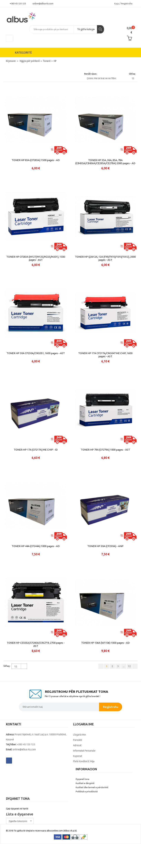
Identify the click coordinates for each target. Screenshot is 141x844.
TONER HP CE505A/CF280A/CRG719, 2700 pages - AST (36, 644)
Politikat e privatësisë (87, 791)
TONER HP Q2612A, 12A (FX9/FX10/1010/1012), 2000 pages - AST (105, 258)
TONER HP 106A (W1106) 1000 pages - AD (105, 642)
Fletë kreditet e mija (83, 761)
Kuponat (77, 756)
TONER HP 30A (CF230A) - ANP (105, 546)
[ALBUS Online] (26, 17)
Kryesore (11, 61)
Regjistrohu (110, 706)
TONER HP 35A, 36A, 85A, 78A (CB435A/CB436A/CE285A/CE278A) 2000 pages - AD (105, 162)
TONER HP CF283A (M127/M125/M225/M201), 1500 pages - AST (35, 258)
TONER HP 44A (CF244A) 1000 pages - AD (36, 546)
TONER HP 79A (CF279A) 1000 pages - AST (105, 449)
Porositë (77, 740)
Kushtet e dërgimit (85, 783)
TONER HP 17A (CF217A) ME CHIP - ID (36, 449)
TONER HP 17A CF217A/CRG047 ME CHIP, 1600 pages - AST (105, 355)
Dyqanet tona (82, 779)
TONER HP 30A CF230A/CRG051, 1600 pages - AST (36, 353)
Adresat (77, 745)
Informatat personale (84, 750)
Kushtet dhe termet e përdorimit (92, 787)
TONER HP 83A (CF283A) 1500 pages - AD (36, 160)
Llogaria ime (79, 734)
